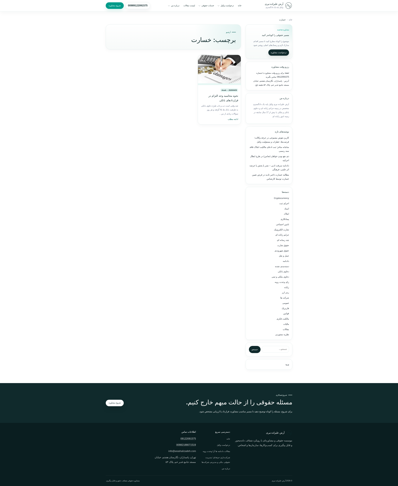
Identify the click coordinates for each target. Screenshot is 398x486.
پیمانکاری (285, 219)
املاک (286, 214)
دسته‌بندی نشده (282, 266)
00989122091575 (138, 5)
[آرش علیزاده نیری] (288, 5)
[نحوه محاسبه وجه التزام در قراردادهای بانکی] (219, 70)
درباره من (175, 5)
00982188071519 (186, 445)
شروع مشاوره (115, 5)
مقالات (286, 329)
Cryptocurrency (281, 198)
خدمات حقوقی (207, 5)
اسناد (286, 209)
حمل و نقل (284, 256)
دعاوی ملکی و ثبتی (280, 277)
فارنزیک (285, 308)
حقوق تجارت (283, 245)
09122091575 (282, 77)
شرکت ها (284, 298)
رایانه (286, 287)
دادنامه (286, 261)
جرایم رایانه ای (282, 235)
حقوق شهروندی (282, 251)
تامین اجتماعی (282, 224)
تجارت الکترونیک (281, 230)
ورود (287, 364)
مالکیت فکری (283, 319)
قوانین (286, 313)
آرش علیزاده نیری (274, 4)
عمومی (285, 303)
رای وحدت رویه (282, 282)
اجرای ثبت (284, 203)
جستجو (255, 349)
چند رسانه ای (283, 240)
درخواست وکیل (227, 5)
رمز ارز (285, 292)
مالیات (286, 324)
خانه (239, 5)
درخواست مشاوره (279, 52)
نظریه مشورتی (282, 334)
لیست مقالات (189, 5)
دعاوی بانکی (283, 271)
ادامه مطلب (233, 119)
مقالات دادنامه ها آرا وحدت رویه (216, 451)
